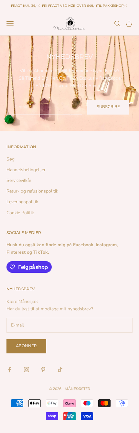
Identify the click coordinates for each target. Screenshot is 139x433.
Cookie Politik (20, 213)
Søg (10, 159)
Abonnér (26, 346)
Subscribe (108, 107)
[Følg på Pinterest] (43, 369)
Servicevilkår (18, 180)
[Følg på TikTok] (60, 369)
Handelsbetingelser (26, 170)
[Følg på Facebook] (9, 369)
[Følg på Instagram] (26, 369)
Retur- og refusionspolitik (32, 191)
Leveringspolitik (22, 202)
